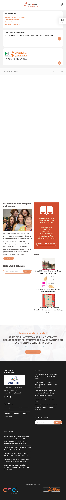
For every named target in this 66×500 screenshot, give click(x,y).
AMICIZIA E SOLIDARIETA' (42, 102)
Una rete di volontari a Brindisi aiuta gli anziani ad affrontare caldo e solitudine (16, 454)
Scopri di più (33, 352)
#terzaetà (24, 413)
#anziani (7, 408)
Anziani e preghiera (11, 24)
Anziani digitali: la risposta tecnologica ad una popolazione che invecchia (46, 384)
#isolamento (25, 408)
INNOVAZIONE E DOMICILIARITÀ (13, 101)
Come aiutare (9, 22)
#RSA (28, 410)
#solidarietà (8, 413)
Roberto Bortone (6, 139)
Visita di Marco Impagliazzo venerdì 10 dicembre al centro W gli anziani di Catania (46, 407)
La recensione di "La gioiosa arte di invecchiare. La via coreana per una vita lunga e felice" (48, 310)
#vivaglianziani (8, 416)
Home (51, 71)
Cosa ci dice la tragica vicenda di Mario (44, 400)
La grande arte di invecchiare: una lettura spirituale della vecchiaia (48, 290)
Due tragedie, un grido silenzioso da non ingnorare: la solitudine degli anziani (46, 376)
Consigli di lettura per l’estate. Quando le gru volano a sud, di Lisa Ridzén (48, 272)
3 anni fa (42, 121)
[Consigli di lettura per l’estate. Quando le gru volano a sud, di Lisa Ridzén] (48, 264)
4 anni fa (42, 175)
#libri (6, 410)
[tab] (8, 431)
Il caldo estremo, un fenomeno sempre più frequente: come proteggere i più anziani (17, 460)
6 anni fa (11, 191)
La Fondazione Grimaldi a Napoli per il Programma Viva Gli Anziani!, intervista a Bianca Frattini (16, 467)
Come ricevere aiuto (12, 19)
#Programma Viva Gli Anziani (17, 410)
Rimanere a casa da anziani (14, 17)
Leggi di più (9, 258)
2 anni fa (11, 139)
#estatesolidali (15, 408)
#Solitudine (16, 413)
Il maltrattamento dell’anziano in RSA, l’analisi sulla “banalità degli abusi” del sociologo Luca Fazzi (45, 393)
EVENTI (5, 167)
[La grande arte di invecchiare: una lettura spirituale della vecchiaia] (48, 282)
